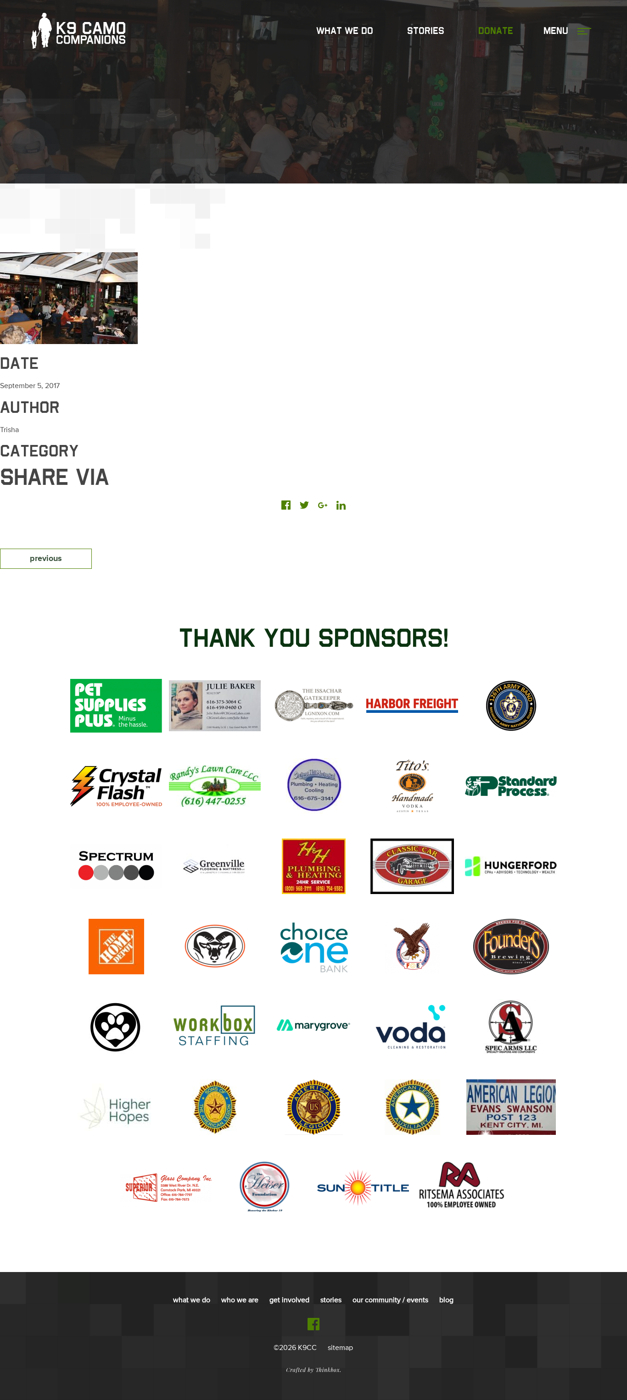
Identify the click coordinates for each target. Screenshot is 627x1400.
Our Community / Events (390, 1300)
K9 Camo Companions (78, 31)
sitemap (340, 1348)
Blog (446, 1300)
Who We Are (239, 1300)
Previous (46, 559)
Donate (495, 31)
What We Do (344, 31)
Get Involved (289, 1300)
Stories (425, 31)
